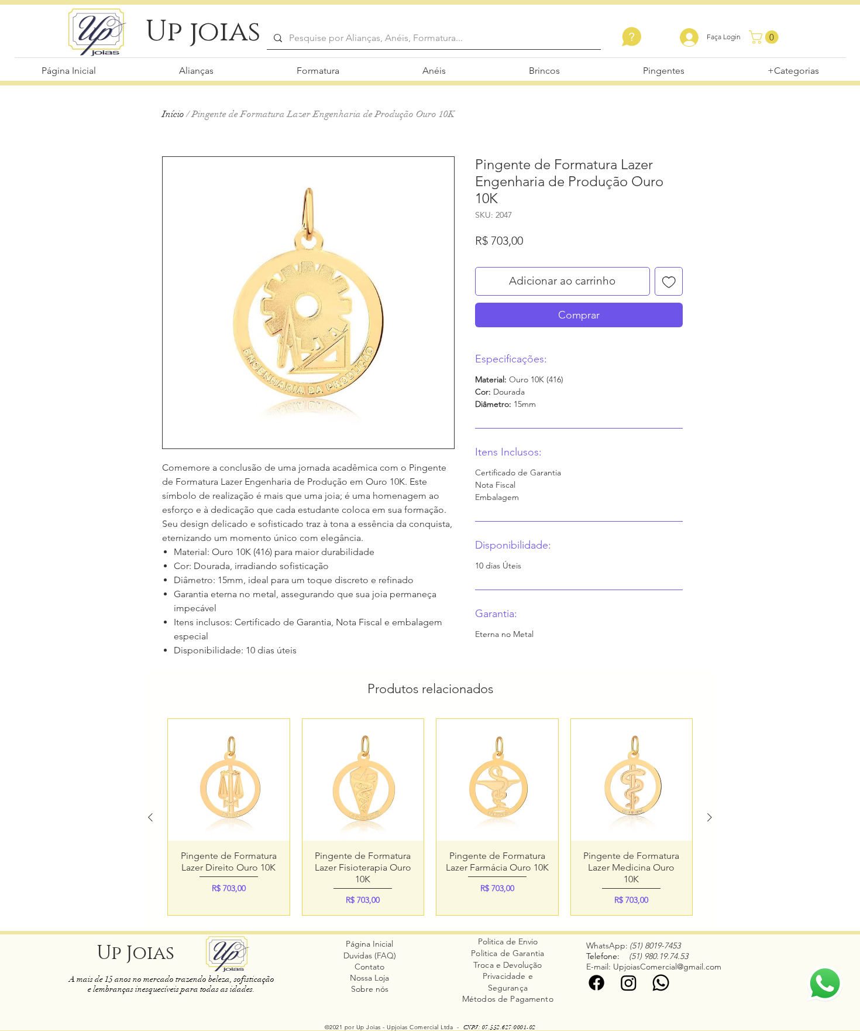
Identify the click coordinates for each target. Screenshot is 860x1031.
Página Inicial (369, 943)
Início (173, 114)
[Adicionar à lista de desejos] (669, 281)
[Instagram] (628, 982)
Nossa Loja (369, 977)
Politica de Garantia (507, 953)
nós (382, 989)
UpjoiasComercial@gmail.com (667, 966)
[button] (765, 37)
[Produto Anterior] (150, 817)
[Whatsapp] (661, 982)
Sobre (363, 989)
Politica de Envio (508, 941)
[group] (430, 817)
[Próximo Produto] (710, 817)
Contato (369, 966)
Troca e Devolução (507, 965)
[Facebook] (596, 982)
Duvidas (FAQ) (369, 955)
